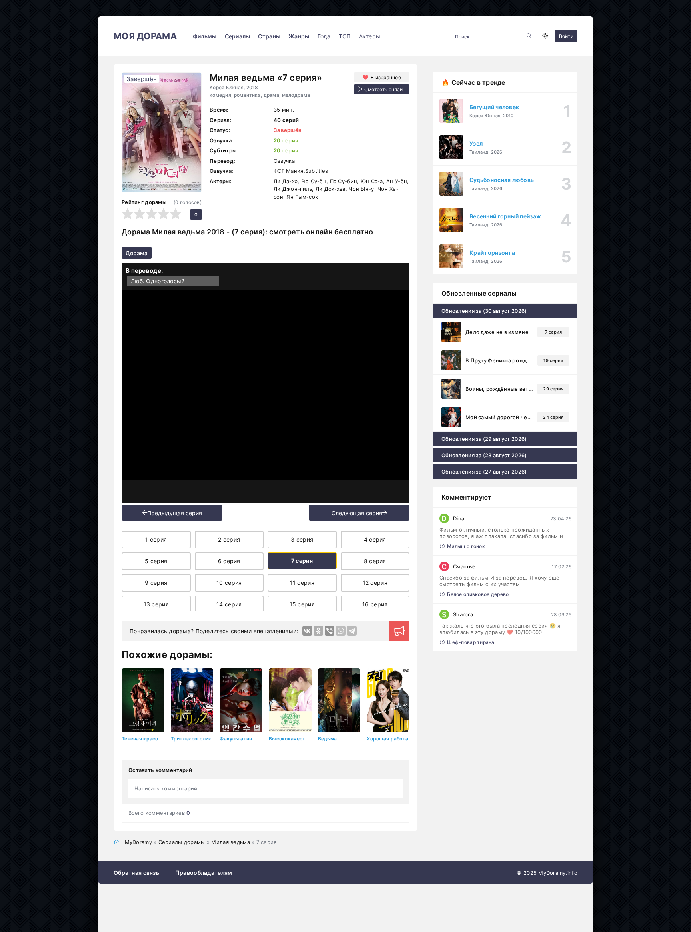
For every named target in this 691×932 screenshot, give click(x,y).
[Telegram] (352, 631)
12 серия (375, 582)
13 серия (156, 604)
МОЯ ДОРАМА (145, 36)
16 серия (374, 604)
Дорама (137, 253)
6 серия (229, 561)
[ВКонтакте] (307, 631)
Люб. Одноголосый (157, 281)
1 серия (156, 539)
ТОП (345, 36)
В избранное (386, 77)
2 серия (229, 539)
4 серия (375, 539)
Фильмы (205, 36)
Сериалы (237, 36)
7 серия (302, 560)
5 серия (156, 561)
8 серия (375, 561)
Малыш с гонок (466, 546)
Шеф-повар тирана (470, 642)
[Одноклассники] (318, 631)
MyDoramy (138, 842)
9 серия (156, 582)
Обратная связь (136, 872)
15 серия (302, 604)
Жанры (298, 36)
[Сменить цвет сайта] (545, 36)
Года (324, 36)
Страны (269, 36)
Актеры (370, 36)
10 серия (229, 582)
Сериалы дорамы (181, 842)
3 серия (302, 539)
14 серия (229, 604)
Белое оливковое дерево (478, 594)
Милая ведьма (230, 842)
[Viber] (329, 631)
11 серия (302, 582)
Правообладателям (203, 872)
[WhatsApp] (341, 631)
